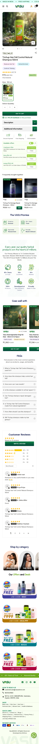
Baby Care (5, 704)
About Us (5, 712)
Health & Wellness (27, 706)
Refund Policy (18, 714)
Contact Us (13, 712)
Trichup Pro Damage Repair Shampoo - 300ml (11, 204)
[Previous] (3, 48)
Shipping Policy (7, 716)
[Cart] (36, 6)
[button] (9, 450)
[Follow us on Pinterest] (31, 682)
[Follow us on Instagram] (27, 682)
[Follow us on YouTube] (35, 682)
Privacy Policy (28, 714)
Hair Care (20, 704)
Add (19, 208)
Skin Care (13, 704)
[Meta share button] (36, 53)
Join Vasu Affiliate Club (9, 718)
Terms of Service (7, 714)
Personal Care (6, 706)
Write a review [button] (19, 444)
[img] (15, 472)
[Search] (7, 6)
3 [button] (19, 533)
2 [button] (15, 533)
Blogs (19, 712)
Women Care (16, 706)
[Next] (36, 48)
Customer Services (19, 716)
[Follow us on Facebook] (23, 682)
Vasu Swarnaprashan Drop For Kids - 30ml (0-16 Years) (13, 336)
